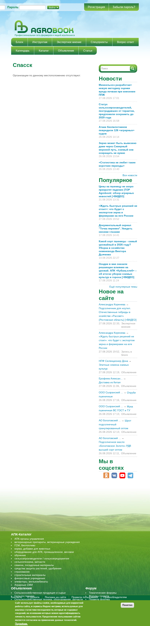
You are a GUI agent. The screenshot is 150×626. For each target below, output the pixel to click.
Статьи (87, 50)
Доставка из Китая (110, 382)
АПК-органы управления (29, 538)
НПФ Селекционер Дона (113, 360)
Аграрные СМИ (23, 584)
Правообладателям (115, 597)
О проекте (33, 597)
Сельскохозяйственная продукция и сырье (40, 592)
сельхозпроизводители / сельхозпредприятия (41, 558)
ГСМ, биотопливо (24, 545)
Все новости (130, 175)
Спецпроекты (99, 42)
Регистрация (96, 7)
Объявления (66, 50)
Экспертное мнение (69, 42)
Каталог (44, 50)
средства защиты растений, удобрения (37, 568)
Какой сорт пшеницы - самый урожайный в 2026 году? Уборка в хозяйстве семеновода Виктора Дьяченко (118, 248)
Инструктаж (39, 42)
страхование (22, 571)
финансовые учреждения (29, 578)
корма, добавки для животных (32, 548)
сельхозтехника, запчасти (29, 561)
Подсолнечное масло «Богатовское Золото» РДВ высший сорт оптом (115, 446)
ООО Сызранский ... (111, 392)
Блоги (19, 42)
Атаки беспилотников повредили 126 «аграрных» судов (116, 130)
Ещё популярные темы (123, 286)
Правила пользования (85, 597)
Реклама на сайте (55, 597)
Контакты (16, 597)
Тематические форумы (103, 592)
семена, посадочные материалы (34, 565)
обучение (20, 555)
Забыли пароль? (123, 7)
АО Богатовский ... (110, 420)
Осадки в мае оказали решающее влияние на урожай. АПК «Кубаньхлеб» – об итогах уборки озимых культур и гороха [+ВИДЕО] (118, 271)
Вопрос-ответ (125, 42)
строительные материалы (30, 574)
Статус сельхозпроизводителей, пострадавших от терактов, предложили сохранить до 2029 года (117, 111)
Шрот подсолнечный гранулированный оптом (115, 424)
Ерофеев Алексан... (111, 378)
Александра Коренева (112, 304)
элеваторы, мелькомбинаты (31, 581)
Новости (110, 79)
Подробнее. (21, 623)
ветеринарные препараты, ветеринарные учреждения (47, 542)
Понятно (127, 605)
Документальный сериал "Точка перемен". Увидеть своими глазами (115, 228)
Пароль (12, 7)
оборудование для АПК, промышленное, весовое (44, 551)
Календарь (22, 50)
